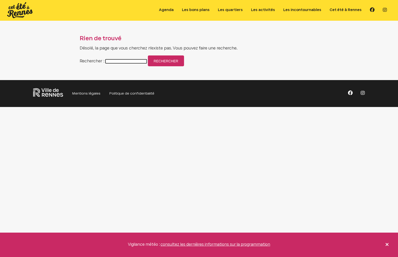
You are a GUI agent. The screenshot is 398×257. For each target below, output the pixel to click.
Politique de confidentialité (131, 93)
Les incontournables (302, 10)
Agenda (166, 10)
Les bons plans (196, 10)
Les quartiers (230, 10)
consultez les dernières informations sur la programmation (215, 245)
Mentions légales (86, 93)
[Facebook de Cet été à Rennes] (372, 10)
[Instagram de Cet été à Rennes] (385, 10)
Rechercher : (92, 61)
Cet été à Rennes (346, 10)
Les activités (263, 10)
